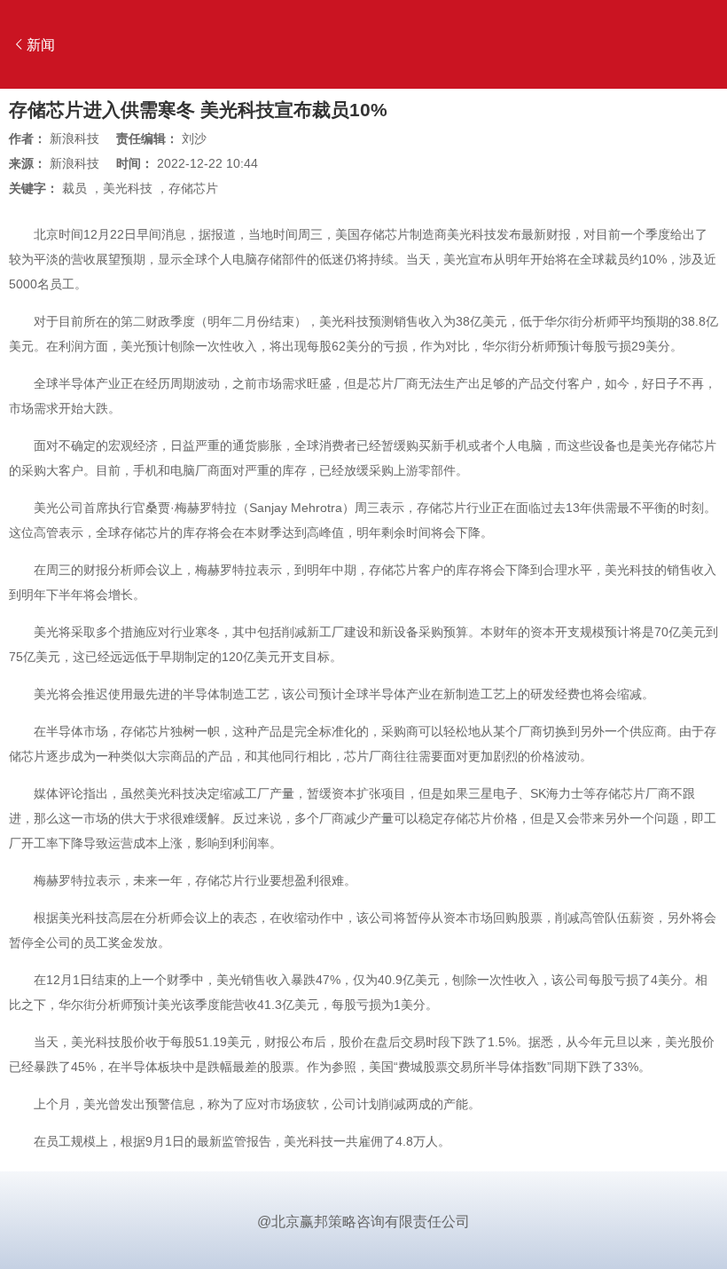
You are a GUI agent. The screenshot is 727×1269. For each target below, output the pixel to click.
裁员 (74, 188)
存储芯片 (193, 188)
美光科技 (127, 188)
